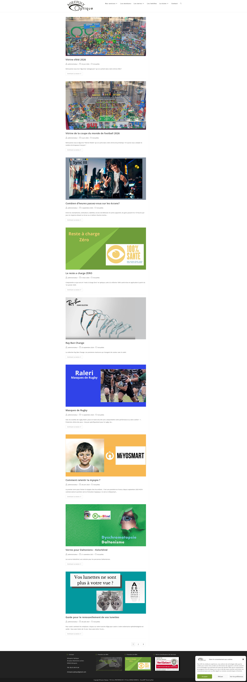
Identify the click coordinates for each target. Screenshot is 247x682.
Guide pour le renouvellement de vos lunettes (92, 617)
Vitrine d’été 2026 (76, 59)
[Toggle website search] (181, 3)
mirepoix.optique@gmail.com (76, 672)
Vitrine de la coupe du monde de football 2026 (93, 133)
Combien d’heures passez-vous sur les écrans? (93, 203)
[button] (243, 659)
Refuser (220, 676)
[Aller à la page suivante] (143, 644)
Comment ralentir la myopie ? (83, 480)
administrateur (73, 64)
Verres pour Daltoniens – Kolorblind (86, 549)
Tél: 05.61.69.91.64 (73, 667)
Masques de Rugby (76, 410)
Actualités (96, 64)
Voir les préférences (236, 676)
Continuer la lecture (75, 73)
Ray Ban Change (75, 342)
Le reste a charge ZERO (79, 273)
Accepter (205, 676)
